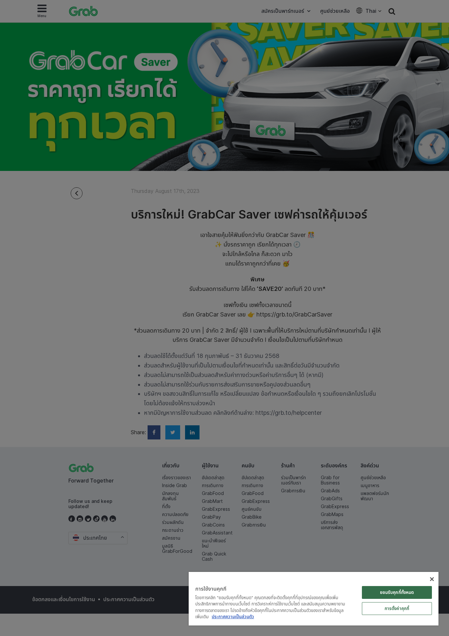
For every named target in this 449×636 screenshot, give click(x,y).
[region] (313, 598)
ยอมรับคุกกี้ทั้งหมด (397, 592)
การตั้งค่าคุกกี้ (397, 608)
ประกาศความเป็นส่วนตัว (233, 616)
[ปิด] (432, 579)
